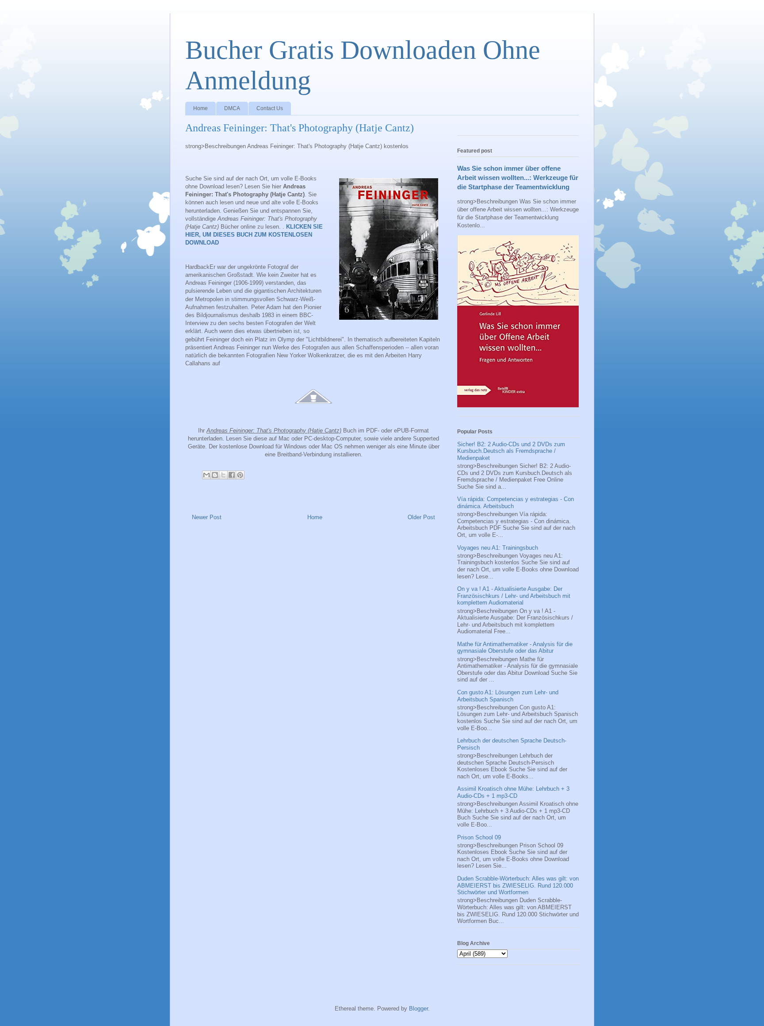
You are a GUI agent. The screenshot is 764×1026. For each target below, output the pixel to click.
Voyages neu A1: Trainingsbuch (497, 547)
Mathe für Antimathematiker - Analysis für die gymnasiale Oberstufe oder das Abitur (515, 648)
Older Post (421, 517)
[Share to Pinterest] (240, 475)
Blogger (418, 1008)
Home (200, 108)
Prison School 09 (479, 837)
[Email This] (206, 475)
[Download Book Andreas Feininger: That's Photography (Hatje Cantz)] (313, 409)
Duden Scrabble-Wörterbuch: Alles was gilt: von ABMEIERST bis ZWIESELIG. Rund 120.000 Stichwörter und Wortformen (518, 885)
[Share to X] (223, 475)
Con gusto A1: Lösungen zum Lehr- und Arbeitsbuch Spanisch (507, 696)
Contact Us (269, 108)
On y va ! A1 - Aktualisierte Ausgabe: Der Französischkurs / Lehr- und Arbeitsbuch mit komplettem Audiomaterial (513, 596)
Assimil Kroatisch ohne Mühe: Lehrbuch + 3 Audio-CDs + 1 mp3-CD (513, 792)
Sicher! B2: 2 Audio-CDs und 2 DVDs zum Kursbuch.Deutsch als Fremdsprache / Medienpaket (511, 451)
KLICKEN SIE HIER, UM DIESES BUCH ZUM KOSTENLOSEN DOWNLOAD (254, 234)
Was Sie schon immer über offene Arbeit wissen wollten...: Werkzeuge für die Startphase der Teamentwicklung (517, 178)
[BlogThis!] (214, 475)
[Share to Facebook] (231, 475)
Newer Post (207, 517)
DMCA (232, 108)
